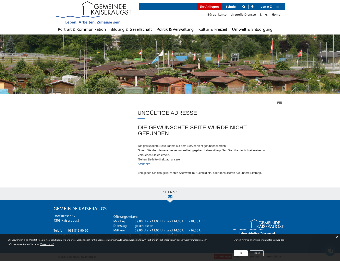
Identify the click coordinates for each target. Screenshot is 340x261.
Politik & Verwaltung (175, 29)
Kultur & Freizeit (212, 29)
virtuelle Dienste (243, 14)
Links (264, 14)
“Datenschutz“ (47, 244)
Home (276, 14)
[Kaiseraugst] (93, 12)
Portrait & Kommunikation (82, 29)
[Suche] (244, 7)
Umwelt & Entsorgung (252, 29)
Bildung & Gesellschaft (131, 29)
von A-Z (266, 6)
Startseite (144, 164)
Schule (231, 6)
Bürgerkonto (216, 14)
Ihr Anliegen (209, 6)
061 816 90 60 (78, 230)
